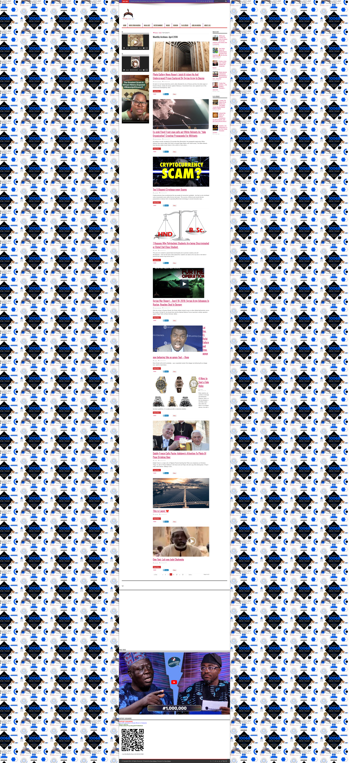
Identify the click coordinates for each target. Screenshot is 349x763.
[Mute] (144, 48)
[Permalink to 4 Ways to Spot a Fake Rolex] (175, 406)
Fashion (175, 25)
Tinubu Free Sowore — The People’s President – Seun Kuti (220, 86)
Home (124, 25)
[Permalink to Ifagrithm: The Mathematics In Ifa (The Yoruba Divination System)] (215, 130)
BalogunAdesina (157, 81)
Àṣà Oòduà (184, 25)
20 (182, 574)
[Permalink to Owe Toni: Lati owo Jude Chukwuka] (181, 556)
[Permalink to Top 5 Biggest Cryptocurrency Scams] (181, 186)
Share (166, 94)
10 (176, 574)
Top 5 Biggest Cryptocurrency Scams (170, 189)
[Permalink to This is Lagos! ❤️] (181, 507)
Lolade (155, 250)
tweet (154, 94)
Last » (190, 574)
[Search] (225, 1)
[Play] (124, 48)
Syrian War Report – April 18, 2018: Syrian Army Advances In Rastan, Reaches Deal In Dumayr (181, 302)
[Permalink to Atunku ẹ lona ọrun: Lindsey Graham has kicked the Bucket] (215, 65)
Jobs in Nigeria (196, 25)
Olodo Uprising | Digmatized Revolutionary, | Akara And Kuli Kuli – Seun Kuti (220, 75)
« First (155, 574)
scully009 (156, 192)
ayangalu (156, 514)
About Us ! (207, 25)
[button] (135, 42)
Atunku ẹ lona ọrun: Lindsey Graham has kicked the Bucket (219, 64)
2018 (160, 32)
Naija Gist (147, 25)
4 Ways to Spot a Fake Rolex (203, 382)
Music (168, 25)
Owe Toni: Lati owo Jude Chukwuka (168, 559)
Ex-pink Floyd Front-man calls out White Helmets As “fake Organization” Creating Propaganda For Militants (179, 133)
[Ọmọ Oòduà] (128, 18)
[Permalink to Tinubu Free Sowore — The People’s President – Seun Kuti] (215, 87)
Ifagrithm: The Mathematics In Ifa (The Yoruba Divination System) (146, 1)
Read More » (157, 91)
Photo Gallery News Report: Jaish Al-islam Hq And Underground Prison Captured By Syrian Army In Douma (178, 76)
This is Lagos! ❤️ (161, 511)
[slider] (134, 48)
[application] (135, 42)
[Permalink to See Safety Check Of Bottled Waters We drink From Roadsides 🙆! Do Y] (215, 52)
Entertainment (158, 25)
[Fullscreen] (147, 48)
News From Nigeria (135, 25)
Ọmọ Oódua (153, 761)
